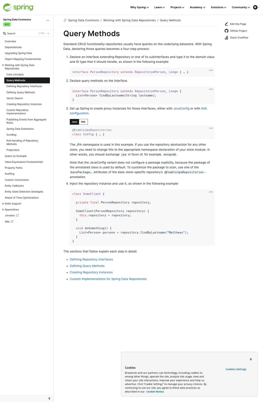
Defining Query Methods (20, 92)
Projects (176, 7)
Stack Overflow (239, 37)
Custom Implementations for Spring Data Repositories (108, 279)
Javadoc (10, 215)
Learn (158, 7)
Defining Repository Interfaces (24, 86)
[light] (256, 7)
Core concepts (15, 74)
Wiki (7, 221)
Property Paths (13, 167)
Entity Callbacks (14, 185)
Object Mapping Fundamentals (23, 59)
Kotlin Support (13, 203)
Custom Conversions (17, 179)
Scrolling (11, 134)
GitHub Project (238, 30)
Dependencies (13, 47)
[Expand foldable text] (206, 135)
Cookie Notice (155, 391)
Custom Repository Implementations (17, 112)
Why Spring (138, 7)
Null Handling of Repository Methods (22, 142)
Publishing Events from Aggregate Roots (26, 121)
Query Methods (15, 80)
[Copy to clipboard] (211, 73)
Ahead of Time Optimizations (22, 197)
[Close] (251, 359)
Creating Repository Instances (24, 104)
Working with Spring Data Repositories (20, 67)
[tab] (74, 122)
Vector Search (14, 98)
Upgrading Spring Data (18, 53)
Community (239, 7)
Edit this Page (238, 23)
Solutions (217, 7)
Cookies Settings (236, 369)
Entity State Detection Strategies (24, 191)
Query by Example (15, 155)
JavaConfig (181, 108)
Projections (12, 150)
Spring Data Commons (83, 20)
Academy (196, 7)
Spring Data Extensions (20, 128)
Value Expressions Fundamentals (24, 161)
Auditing (9, 173)
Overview (10, 41)
